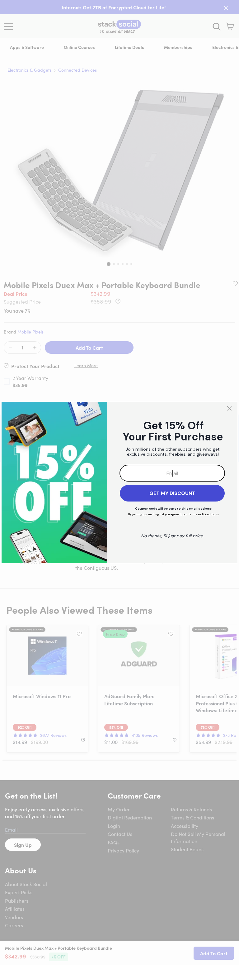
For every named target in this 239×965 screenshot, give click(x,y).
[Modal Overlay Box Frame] (119, 482)
